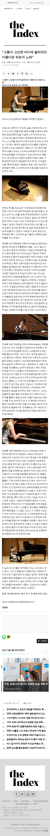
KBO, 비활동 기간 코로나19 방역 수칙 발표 (26, 731)
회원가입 (40, 3)
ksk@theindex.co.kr (26, 602)
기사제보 (19, 8)
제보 (15, 801)
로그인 (33, 3)
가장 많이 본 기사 (11, 703)
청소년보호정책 (22, 804)
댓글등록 (43, 641)
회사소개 (6, 801)
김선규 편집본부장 (11, 65)
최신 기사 (27, 703)
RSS (35, 804)
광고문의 (25, 801)
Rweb (46, 831)
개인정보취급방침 (40, 801)
